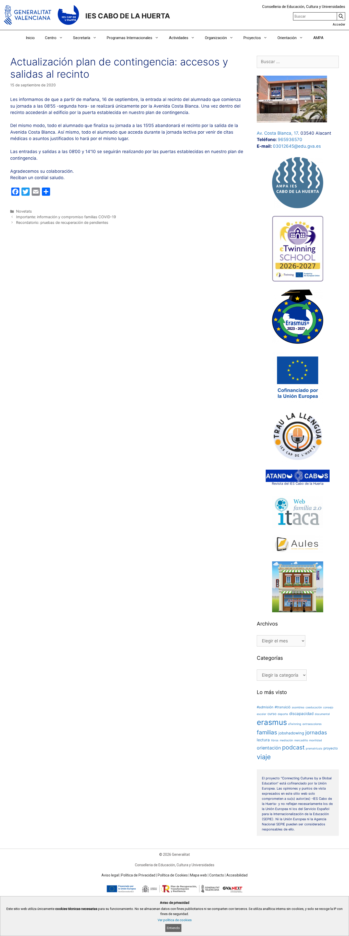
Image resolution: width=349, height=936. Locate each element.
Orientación (287, 38)
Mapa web (198, 875)
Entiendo (173, 928)
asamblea (298, 707)
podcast (293, 747)
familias (267, 732)
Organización (216, 38)
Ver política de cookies (175, 920)
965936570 (290, 139)
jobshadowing (291, 733)
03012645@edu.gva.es (297, 146)
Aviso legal (110, 875)
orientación (269, 747)
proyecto (330, 748)
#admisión (265, 707)
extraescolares (312, 724)
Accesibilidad (237, 875)
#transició (282, 707)
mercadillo (301, 740)
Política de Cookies (173, 875)
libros (274, 740)
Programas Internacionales (129, 38)
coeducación (314, 707)
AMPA (318, 38)
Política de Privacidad (138, 875)
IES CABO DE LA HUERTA (127, 16)
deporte (283, 714)
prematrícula (314, 748)
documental (322, 714)
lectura (263, 739)
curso (271, 714)
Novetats (24, 211)
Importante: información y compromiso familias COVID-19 (66, 217)
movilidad (315, 740)
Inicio (30, 38)
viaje (264, 757)
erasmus (272, 722)
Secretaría (81, 38)
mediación (286, 740)
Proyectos (252, 38)
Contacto (216, 875)
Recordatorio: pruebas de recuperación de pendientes (62, 222)
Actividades (178, 38)
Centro (50, 38)
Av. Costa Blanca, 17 (277, 133)
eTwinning (294, 724)
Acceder (339, 24)
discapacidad (301, 713)
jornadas (316, 732)
